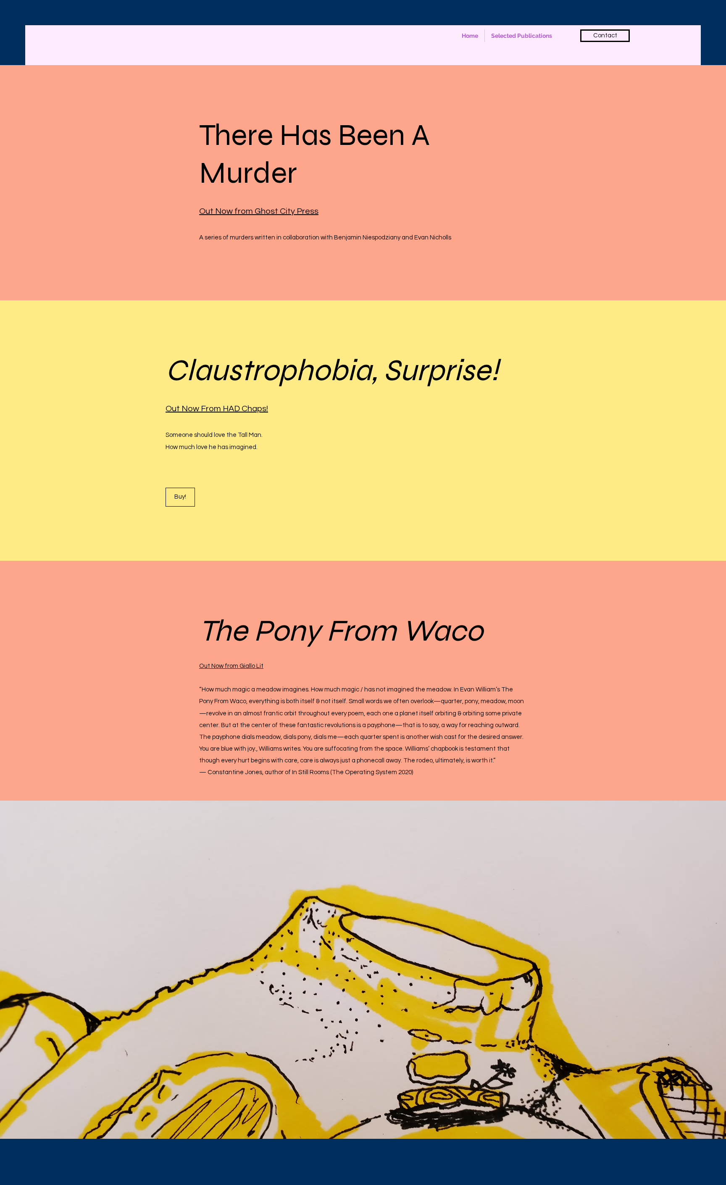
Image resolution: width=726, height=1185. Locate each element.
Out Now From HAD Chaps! (217, 409)
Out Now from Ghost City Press (258, 211)
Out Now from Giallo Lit (231, 666)
